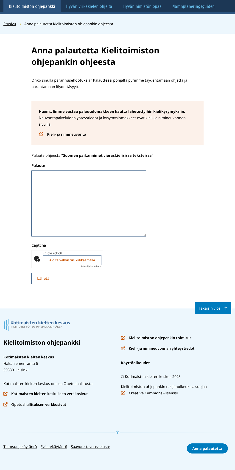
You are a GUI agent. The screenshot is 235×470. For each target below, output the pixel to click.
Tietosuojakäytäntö (20, 446)
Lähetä (43, 278)
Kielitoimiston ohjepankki (32, 6)
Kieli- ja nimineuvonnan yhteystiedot (158, 349)
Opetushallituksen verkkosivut (34, 405)
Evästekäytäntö (54, 446)
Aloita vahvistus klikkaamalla (72, 260)
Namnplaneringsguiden (193, 6)
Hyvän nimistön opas (142, 6)
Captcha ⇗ (91, 266)
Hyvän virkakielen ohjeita (89, 6)
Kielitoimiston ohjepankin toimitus (156, 338)
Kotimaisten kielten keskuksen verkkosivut (45, 394)
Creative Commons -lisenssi (149, 393)
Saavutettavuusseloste (90, 446)
